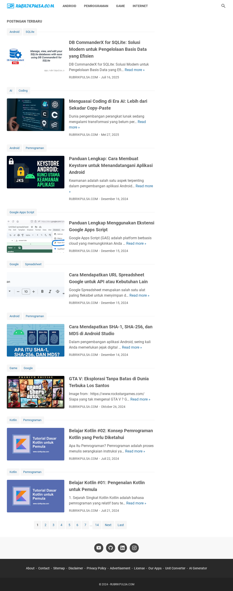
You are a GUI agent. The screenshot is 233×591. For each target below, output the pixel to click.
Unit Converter (175, 568)
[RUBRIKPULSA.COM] (30, 6)
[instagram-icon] (134, 547)
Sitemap (59, 568)
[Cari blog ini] (223, 6)
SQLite (30, 31)
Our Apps (155, 568)
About (30, 568)
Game (120, 6)
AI (11, 90)
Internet (140, 6)
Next (108, 525)
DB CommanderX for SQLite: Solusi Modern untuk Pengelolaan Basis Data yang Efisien (108, 49)
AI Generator (198, 568)
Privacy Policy (96, 568)
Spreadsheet (33, 264)
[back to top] (223, 580)
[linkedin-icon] (122, 547)
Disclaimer (75, 568)
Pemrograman (96, 6)
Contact (44, 568)
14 (97, 525)
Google (14, 264)
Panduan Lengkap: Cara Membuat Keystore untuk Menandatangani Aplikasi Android (111, 165)
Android (69, 6)
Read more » (135, 70)
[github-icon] (110, 547)
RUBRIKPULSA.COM (122, 584)
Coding (23, 90)
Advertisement (120, 568)
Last (121, 525)
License (139, 568)
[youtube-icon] (98, 547)
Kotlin (13, 420)
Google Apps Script (22, 212)
